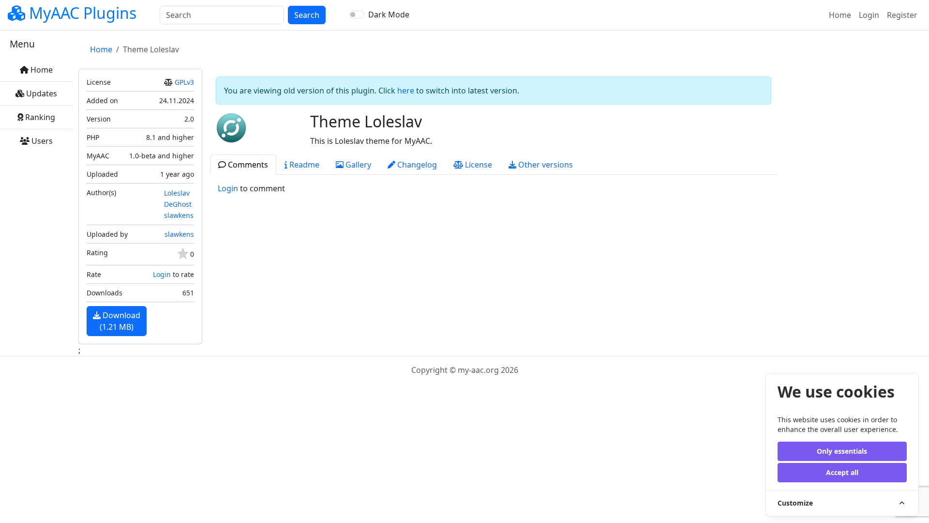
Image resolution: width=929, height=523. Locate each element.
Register (902, 15)
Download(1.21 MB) (120, 321)
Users (41, 141)
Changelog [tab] (416, 164)
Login (869, 15)
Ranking (39, 117)
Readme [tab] (303, 164)
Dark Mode (388, 14)
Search (306, 15)
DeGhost (178, 204)
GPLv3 (184, 82)
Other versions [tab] (544, 164)
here (405, 90)
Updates (40, 93)
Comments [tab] (247, 164)
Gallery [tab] (357, 164)
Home (842, 14)
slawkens (179, 215)
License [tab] (477, 164)
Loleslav (177, 193)
